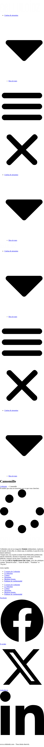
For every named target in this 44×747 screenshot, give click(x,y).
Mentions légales (10, 579)
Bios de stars (13, 81)
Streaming (7, 577)
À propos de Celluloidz (12, 571)
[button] (22, 128)
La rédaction (8, 573)
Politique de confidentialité (13, 581)
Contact (7, 575)
